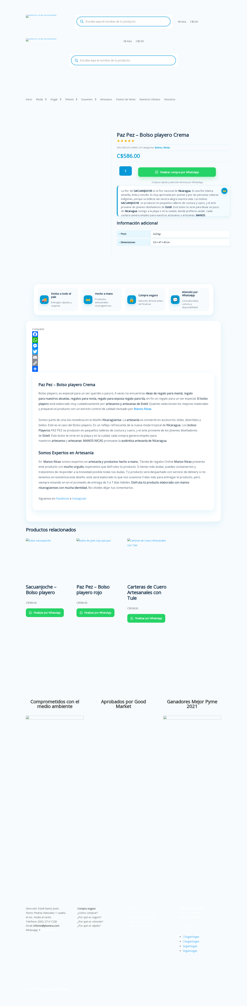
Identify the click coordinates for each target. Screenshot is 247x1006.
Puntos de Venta (125, 99)
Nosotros (169, 99)
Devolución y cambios (142, 917)
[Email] (123, 357)
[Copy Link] (123, 363)
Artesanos (106, 99)
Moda (39, 99)
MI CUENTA (198, 908)
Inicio (29, 99)
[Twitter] (123, 351)
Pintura (69, 99)
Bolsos (158, 147)
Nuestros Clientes (149, 99)
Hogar (54, 99)
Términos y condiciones (143, 913)
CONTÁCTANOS (189, 917)
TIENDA (194, 913)
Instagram (79, 498)
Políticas (134, 908)
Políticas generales (140, 921)
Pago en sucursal (139, 925)
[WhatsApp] (123, 340)
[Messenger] (123, 346)
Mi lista (182, 21)
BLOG (183, 913)
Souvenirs (87, 99)
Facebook (62, 498)
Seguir (195, 936)
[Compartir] (123, 369)
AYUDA (184, 908)
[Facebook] (123, 334)
